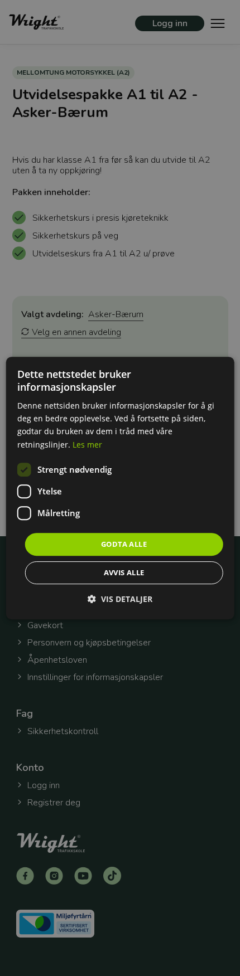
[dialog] (120, 488)
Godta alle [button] (124, 544)
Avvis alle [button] (124, 572)
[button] (120, 599)
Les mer (87, 444)
